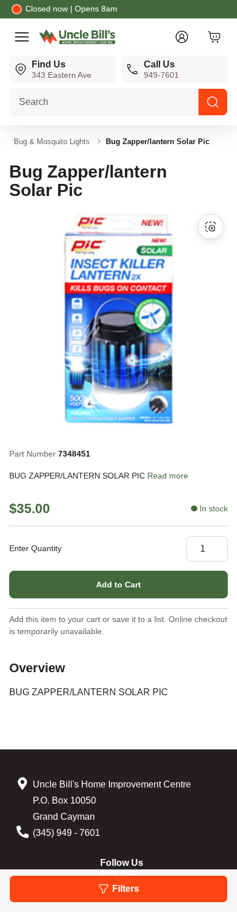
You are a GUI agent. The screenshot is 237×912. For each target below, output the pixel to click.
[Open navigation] (22, 37)
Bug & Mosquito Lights (52, 141)
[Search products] (212, 102)
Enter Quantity (35, 548)
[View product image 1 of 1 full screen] (210, 226)
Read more (167, 475)
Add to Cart (118, 584)
